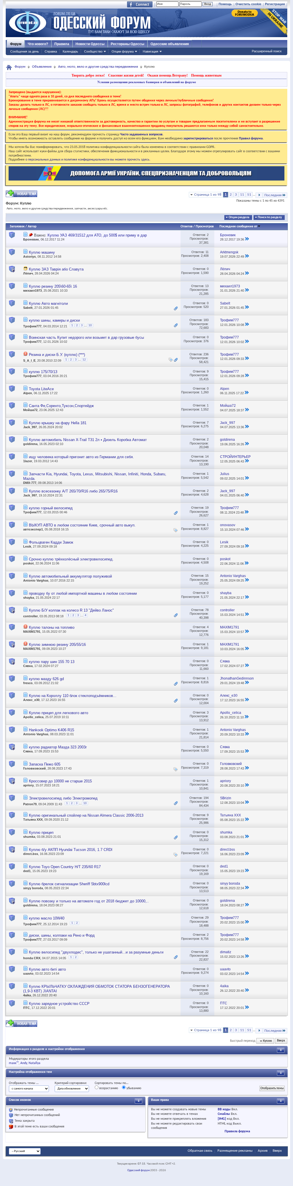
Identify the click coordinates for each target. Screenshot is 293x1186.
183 (206, 320)
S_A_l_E (29, 360)
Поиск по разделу (270, 217)
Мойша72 (30, 410)
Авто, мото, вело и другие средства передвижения (98, 67)
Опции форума (123, 51)
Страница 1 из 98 (207, 195)
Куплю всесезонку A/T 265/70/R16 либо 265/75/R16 (73, 491)
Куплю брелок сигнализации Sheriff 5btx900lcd (69, 884)
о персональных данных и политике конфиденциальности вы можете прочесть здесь (87, 159)
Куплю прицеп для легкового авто (58, 713)
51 (249, 195)
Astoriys (29, 256)
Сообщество (93, 51)
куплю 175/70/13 (43, 372)
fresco (28, 683)
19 (207, 507)
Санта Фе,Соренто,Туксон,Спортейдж (61, 406)
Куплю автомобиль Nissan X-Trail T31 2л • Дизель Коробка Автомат (88, 440)
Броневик (31, 239)
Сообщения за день (24, 51)
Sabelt (28, 307)
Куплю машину (42, 252)
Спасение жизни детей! (126, 75)
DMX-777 (29, 482)
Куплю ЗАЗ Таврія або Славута (56, 269)
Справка (51, 51)
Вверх (281, 1041)
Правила (61, 44)
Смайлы (224, 1114)
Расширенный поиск (267, 51)
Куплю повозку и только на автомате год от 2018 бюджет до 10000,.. (89, 901)
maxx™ (14, 1063)
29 (207, 917)
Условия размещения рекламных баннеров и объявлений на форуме (146, 82)
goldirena (30, 444)
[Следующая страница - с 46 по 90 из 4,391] (259, 195)
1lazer (27, 461)
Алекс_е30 (31, 700)
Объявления (42, 67)
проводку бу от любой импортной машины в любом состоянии (83, 593)
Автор (32, 226)
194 (206, 798)
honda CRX (31, 958)
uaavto (28, 973)
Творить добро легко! (88, 75)
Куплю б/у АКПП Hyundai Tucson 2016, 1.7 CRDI (70, 850)
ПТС (26, 1007)
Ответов (187, 226)
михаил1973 (32, 290)
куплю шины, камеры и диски (54, 320)
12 (84, 359)
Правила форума (237, 1131)
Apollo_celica (33, 717)
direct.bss (30, 854)
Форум (15, 44)
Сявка (28, 666)
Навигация (150, 51)
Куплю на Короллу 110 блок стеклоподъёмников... (72, 696)
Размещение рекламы (235, 1151)
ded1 (27, 871)
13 (207, 286)
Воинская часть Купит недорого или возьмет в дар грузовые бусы (86, 337)
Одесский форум (138, 1170)
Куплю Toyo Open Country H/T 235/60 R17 (65, 867)
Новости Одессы (90, 44)
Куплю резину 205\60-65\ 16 (53, 286)
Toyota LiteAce (41, 389)
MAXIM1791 (31, 631)
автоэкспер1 (33, 529)
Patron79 (30, 804)
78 (207, 610)
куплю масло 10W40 (46, 918)
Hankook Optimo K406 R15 (51, 730)
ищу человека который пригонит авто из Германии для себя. (81, 457)
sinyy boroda (33, 888)
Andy (23, 1063)
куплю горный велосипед (51, 508)
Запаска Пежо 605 (44, 764)
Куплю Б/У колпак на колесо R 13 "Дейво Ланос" (71, 610)
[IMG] (222, 1119)
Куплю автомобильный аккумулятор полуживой (70, 576)
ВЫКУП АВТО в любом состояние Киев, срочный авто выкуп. (82, 525)
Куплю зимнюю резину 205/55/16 (57, 644)
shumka (29, 836)
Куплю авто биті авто (47, 969)
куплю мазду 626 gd (46, 679)
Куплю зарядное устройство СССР (59, 1003)
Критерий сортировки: (71, 1083)
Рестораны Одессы (127, 44)
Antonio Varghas (35, 580)
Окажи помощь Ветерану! (167, 75)
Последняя (273, 195)
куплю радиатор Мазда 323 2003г (58, 747)
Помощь (225, 4)
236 (206, 354)
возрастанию (108, 1088)
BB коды (224, 1109)
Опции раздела (239, 217)
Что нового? (38, 44)
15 (207, 575)
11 (242, 195)
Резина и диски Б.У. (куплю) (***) (57, 354)
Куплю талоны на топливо (51, 627)
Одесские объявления (170, 44)
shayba (28, 597)
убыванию (133, 1088)
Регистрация (275, 4)
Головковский (34, 768)
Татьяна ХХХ (33, 819)
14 (207, 456)
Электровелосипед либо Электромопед (63, 798)
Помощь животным (206, 75)
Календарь (70, 51)
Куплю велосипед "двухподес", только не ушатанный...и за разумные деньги (96, 952)
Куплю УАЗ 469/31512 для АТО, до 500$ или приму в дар (97, 235)
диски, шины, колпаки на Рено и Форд (62, 935)
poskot (28, 563)
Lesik (27, 546)
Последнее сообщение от (238, 226)
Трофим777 (32, 326)
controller (30, 616)
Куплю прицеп (41, 832)
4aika (27, 995)
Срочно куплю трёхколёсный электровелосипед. (71, 559)
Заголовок (17, 226)
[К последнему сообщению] (247, 239)
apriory (28, 785)
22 (207, 951)
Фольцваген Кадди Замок (51, 542)
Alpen (27, 393)
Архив (263, 1151)
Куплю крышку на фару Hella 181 (57, 423)
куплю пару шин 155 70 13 (51, 662)
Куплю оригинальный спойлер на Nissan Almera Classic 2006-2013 (86, 815)
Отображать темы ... (24, 1083)
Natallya (34, 1063)
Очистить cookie (248, 4)
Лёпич (28, 273)
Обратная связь (200, 1151)
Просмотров (205, 226)
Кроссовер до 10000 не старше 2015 (60, 781)
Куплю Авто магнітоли (48, 303)
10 (90, 325)
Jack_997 (30, 427)
